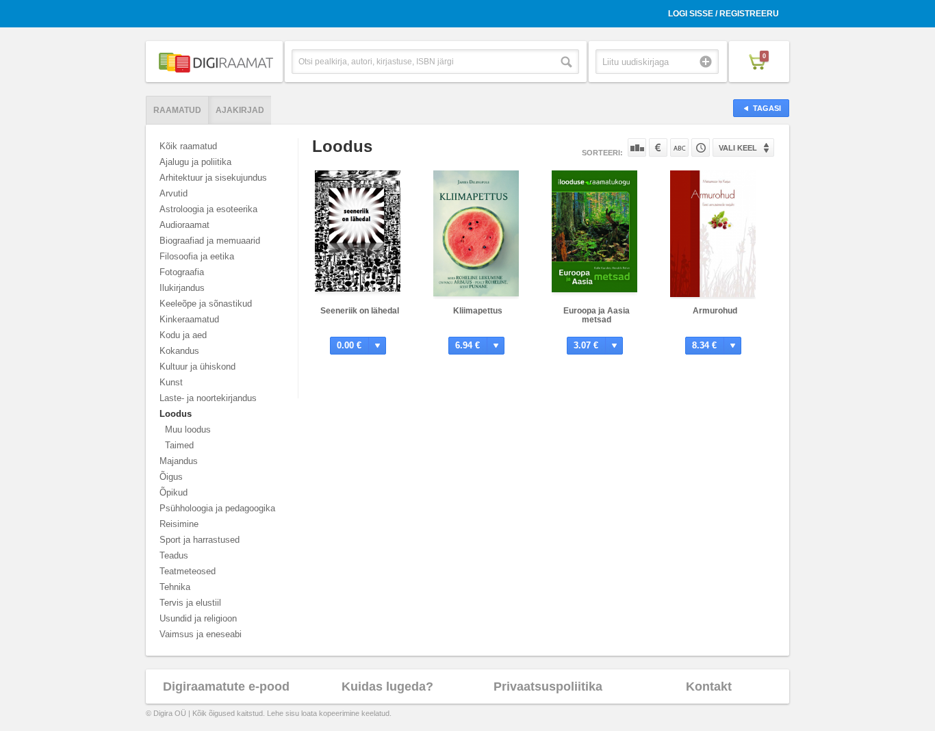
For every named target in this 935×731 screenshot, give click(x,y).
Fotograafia (181, 272)
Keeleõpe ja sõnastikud (205, 303)
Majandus (178, 461)
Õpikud (173, 492)
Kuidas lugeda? (387, 686)
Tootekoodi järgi (700, 147)
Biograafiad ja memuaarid (209, 240)
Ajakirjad (240, 110)
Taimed (179, 445)
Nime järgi (679, 147)
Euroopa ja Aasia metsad (596, 315)
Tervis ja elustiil (190, 603)
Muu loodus (188, 429)
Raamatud (177, 110)
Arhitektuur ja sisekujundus (213, 177)
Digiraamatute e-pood (226, 686)
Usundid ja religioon (198, 618)
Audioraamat (184, 225)
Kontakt (709, 686)
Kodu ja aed (183, 335)
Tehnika (174, 587)
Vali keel (738, 148)
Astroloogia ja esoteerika (208, 209)
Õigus (171, 477)
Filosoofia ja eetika (196, 256)
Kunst (171, 382)
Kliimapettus (477, 311)
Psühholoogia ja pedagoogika (217, 508)
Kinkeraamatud (189, 319)
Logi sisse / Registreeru (723, 13)
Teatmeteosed (187, 571)
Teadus (173, 555)
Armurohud (715, 311)
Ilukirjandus (182, 288)
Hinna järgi (658, 147)
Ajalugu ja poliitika (195, 162)
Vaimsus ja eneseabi (200, 634)
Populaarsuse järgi (637, 147)
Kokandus (179, 351)
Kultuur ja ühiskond (197, 366)
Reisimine (178, 524)
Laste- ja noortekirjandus (208, 398)
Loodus (175, 414)
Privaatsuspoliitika (548, 686)
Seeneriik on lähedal (359, 311)
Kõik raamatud (188, 146)
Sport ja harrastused (199, 540)
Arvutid (173, 193)
